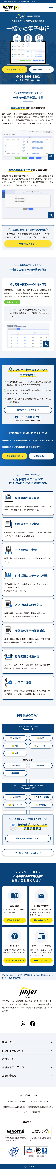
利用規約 (23, 1101)
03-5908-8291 (30, 76)
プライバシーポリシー (38, 1101)
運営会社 (11, 1101)
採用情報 (34, 1112)
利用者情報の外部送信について (39, 1107)
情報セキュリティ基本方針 (13, 1107)
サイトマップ (22, 1112)
